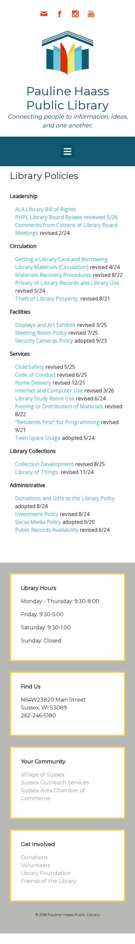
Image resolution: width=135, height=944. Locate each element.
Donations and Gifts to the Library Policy (65, 498)
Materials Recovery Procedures (53, 275)
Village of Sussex (43, 775)
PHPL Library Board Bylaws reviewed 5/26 (66, 217)
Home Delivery (33, 382)
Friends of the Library (48, 881)
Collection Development (44, 464)
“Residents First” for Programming (57, 422)
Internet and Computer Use (49, 390)
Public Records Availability (46, 529)
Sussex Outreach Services (55, 782)
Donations (34, 857)
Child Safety (29, 367)
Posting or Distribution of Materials (59, 406)
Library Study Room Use (45, 398)
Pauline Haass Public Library (67, 98)
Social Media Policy (38, 522)
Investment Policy (36, 514)
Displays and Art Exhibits (45, 324)
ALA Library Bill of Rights (45, 209)
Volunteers (35, 865)
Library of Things (37, 472)
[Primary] (67, 151)
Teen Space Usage (38, 437)
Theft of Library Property (46, 298)
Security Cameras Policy (44, 340)
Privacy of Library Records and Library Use (67, 282)
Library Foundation (46, 873)
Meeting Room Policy (41, 332)
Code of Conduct (35, 374)
